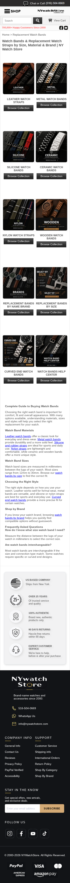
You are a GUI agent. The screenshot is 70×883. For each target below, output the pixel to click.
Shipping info (43, 751)
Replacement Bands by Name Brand (18, 308)
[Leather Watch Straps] (18, 79)
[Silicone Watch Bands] (18, 147)
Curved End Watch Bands (18, 376)
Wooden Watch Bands (51, 240)
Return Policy (43, 763)
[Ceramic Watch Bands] (51, 147)
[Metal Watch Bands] (51, 79)
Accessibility (12, 776)
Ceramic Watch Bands (51, 172)
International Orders (47, 757)
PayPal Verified (14, 769)
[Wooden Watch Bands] (51, 215)
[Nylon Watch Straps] (18, 215)
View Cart (60, 20)
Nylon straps (18, 448)
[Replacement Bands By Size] (51, 283)
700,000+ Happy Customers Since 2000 (24, 27)
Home (6, 34)
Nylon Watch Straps (18, 238)
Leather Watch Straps (18, 104)
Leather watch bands (18, 436)
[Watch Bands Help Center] (51, 351)
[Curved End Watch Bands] (18, 351)
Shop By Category (46, 769)
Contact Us (11, 751)
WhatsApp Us (26, 716)
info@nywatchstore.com (33, 723)
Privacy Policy (13, 763)
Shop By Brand (44, 776)
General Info (12, 745)
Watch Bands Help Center (52, 376)
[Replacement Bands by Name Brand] (18, 283)
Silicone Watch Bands (18, 172)
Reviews (10, 757)
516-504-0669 (27, 708)
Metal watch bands (49, 439)
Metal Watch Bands (51, 102)
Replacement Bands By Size (51, 308)
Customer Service (46, 745)
